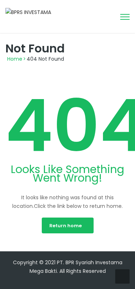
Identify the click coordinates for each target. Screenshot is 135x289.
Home (14, 58)
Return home (65, 225)
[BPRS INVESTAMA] (28, 11)
